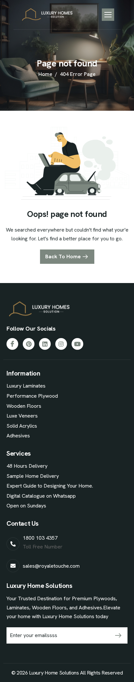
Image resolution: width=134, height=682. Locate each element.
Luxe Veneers (22, 415)
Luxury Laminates (26, 385)
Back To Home (63, 256)
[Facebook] (12, 344)
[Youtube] (77, 344)
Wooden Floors (24, 406)
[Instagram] (61, 344)
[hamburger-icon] (108, 14)
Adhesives (18, 435)
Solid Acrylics (22, 425)
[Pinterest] (28, 344)
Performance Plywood (32, 395)
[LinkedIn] (45, 344)
